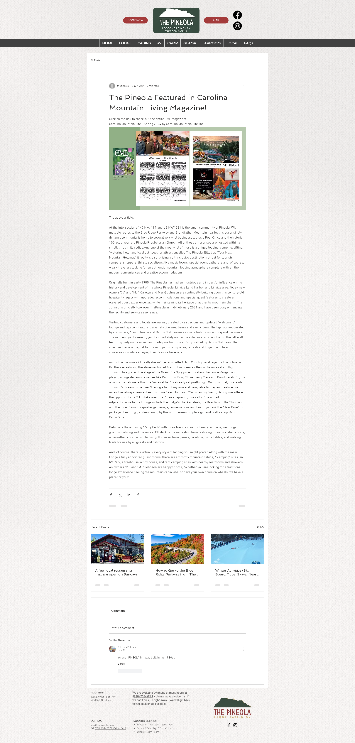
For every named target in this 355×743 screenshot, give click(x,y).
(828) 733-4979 (143, 696)
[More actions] (243, 86)
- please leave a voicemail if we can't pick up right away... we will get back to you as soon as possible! (161, 700)
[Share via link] (138, 495)
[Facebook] (237, 15)
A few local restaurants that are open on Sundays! (116, 572)
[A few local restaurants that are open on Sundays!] (117, 549)
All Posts (95, 60)
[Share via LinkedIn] (129, 495)
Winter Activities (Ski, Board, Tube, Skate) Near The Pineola (235, 572)
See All (260, 526)
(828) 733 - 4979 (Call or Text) (110, 728)
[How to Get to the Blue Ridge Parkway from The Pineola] (177, 549)
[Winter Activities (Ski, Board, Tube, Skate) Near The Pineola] (237, 549)
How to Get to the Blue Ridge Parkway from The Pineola (175, 572)
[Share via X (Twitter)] (120, 495)
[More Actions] (243, 649)
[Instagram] (237, 25)
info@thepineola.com (102, 725)
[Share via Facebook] (111, 495)
